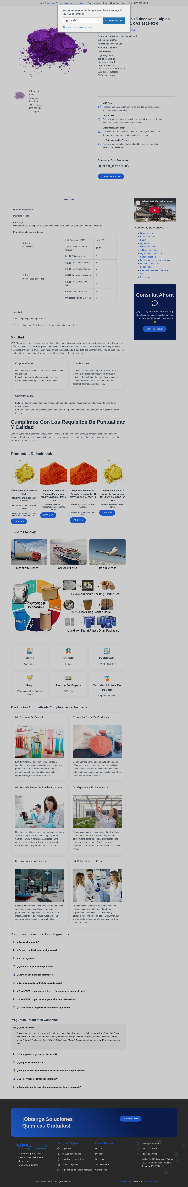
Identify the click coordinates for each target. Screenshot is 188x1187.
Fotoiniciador (146, 267)
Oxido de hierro (147, 233)
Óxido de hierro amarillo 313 (24, 492)
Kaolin (143, 240)
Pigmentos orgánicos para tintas (71, 3)
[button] (100, 166)
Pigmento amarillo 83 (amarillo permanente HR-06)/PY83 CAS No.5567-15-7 (83, 495)
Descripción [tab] (68, 200)
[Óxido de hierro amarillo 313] (24, 472)
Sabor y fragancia (148, 257)
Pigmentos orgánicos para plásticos (24, 499)
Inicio (42, 3)
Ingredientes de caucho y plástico (155, 260)
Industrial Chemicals (149, 264)
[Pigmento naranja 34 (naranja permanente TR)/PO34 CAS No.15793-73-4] (53, 472)
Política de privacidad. (123, 1181)
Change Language (114, 20)
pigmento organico (53, 504)
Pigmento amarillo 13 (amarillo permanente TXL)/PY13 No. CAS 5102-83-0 (113, 495)
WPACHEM (153, 1181)
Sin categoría (146, 277)
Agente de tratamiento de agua (154, 270)
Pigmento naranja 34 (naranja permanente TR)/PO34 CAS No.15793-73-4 (53, 495)
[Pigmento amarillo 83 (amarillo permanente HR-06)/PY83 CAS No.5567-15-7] (83, 472)
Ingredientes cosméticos (151, 253)
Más (142, 274)
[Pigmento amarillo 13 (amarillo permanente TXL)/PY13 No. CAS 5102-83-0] (112, 472)
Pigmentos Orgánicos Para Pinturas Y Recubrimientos (24, 514)
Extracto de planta (148, 237)
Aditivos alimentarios (149, 250)
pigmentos (51, 3)
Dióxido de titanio (148, 247)
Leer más (19, 521)
